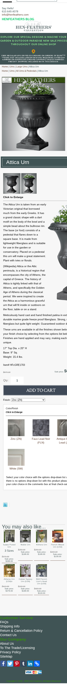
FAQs (4, 622)
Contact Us (8, 635)
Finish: (7, 400)
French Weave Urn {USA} (57, 546)
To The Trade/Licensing (17, 648)
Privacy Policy (10, 652)
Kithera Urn (41, 545)
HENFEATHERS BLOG (18, 19)
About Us (7, 643)
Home (5, 66)
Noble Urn (25, 545)
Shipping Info (10, 626)
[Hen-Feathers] (33, 26)
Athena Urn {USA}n (9, 580)
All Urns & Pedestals (26, 71)
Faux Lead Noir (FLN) (41, 440)
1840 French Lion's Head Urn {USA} (41, 581)
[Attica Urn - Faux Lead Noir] (11, 192)
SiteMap (6, 656)
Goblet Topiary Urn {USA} (25, 580)
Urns (12, 66)
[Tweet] (5, 506)
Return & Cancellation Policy (21, 631)
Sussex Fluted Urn (9, 546)
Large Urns (22, 66)
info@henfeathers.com (15, 14)
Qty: (5, 380)
